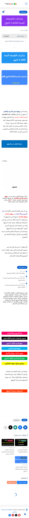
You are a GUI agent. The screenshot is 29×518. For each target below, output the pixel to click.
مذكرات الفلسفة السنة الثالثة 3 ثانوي (14, 41)
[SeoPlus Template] (27, 509)
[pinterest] (13, 515)
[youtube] (19, 515)
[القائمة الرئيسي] (26, 4)
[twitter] (16, 515)
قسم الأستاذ (23, 12)
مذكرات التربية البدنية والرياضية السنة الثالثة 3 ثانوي (15, 286)
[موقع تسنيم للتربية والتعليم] (10, 4)
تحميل (14, 187)
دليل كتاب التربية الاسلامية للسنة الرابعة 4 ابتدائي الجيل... (14, 279)
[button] (20, 427)
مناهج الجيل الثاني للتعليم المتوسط (16, 273)
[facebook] (9, 515)
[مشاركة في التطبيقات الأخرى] (6, 427)
